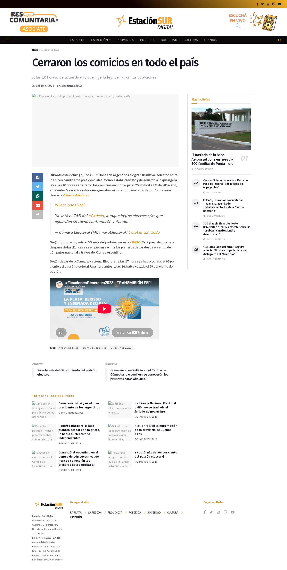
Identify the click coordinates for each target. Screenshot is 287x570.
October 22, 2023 (144, 232)
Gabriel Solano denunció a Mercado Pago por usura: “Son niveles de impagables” (225, 184)
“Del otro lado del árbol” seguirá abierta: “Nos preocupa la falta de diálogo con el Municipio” (224, 250)
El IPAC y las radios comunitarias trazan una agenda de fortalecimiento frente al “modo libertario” (223, 206)
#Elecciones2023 (69, 205)
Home (35, 50)
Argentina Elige (68, 348)
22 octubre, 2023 (43, 86)
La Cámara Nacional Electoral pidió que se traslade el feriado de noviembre (155, 407)
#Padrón (96, 215)
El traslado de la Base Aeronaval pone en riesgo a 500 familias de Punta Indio (212, 159)
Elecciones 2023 (50, 50)
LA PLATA (77, 40)
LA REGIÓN (99, 40)
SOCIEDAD (169, 40)
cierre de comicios (94, 348)
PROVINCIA (125, 40)
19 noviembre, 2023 (71, 412)
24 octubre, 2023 (70, 443)
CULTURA (191, 40)
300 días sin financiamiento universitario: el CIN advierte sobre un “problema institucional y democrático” (226, 229)
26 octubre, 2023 (146, 416)
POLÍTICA (147, 40)
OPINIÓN (210, 40)
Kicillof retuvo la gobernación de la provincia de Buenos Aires (156, 430)
